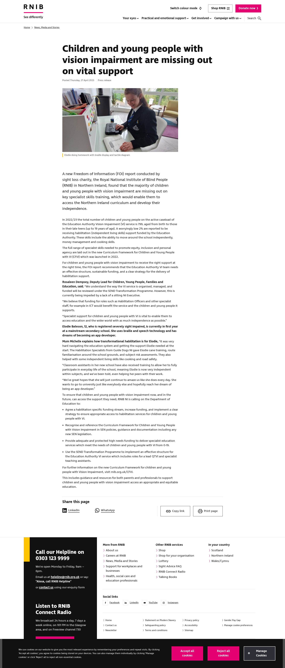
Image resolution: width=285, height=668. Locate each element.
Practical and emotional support (164, 18)
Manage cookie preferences (238, 625)
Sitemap (189, 630)
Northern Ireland (222, 556)
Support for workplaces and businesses (124, 568)
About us (112, 550)
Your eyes (130, 18)
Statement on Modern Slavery (160, 620)
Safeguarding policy (155, 625)
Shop (162, 550)
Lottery (163, 561)
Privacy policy (192, 620)
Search (251, 18)
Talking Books (168, 577)
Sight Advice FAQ (170, 566)
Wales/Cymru (220, 561)
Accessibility (191, 625)
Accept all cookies (187, 653)
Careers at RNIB (116, 556)
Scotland (217, 550)
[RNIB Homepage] (33, 13)
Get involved (200, 18)
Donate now (247, 8)
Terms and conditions (156, 630)
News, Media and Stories (47, 27)
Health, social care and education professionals (121, 578)
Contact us (111, 625)
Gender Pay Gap (232, 620)
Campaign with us (226, 18)
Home (27, 27)
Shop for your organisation (176, 556)
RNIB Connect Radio (172, 572)
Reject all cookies (223, 653)
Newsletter (111, 630)
